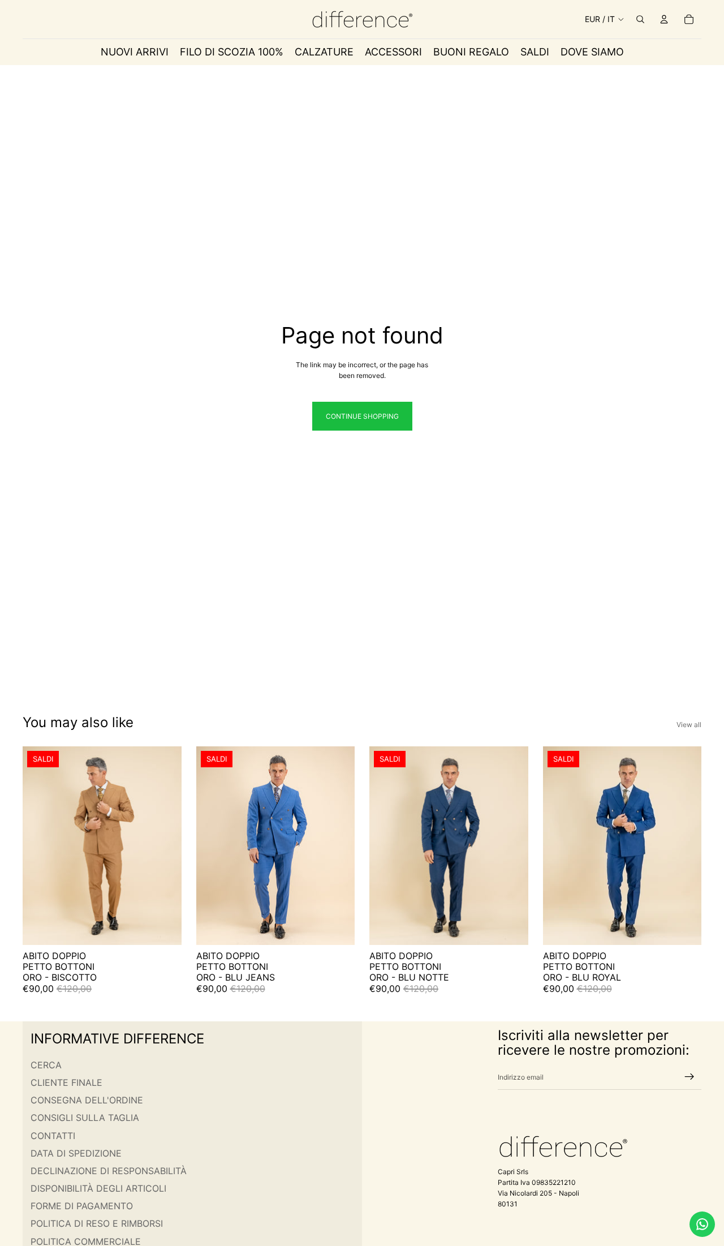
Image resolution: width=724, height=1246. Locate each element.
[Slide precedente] (40, 845)
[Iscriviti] (689, 1077)
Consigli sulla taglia (85, 1117)
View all (688, 724)
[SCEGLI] (164, 927)
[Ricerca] (640, 19)
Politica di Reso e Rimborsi (97, 1223)
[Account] (664, 19)
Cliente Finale (66, 1082)
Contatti (53, 1135)
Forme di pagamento (82, 1205)
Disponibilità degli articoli (98, 1188)
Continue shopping (362, 416)
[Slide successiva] (165, 845)
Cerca (46, 1065)
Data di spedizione (76, 1153)
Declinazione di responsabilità (109, 1170)
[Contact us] (702, 1224)
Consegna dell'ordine (87, 1100)
